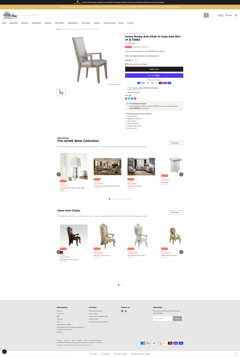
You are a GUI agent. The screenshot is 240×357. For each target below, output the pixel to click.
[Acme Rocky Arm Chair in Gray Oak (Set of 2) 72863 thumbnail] (61, 92)
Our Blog (59, 332)
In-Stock (130, 23)
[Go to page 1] (109, 199)
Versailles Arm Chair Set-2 (69, 260)
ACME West (131, 43)
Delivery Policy (93, 319)
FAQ (58, 322)
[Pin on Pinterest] (135, 98)
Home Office (59, 23)
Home (4, 23)
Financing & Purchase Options (98, 322)
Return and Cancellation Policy (98, 316)
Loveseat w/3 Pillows (135, 186)
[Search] (206, 15)
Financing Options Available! (137, 64)
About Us (60, 311)
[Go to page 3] (121, 284)
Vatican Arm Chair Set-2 (102, 255)
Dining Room (36, 23)
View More (174, 143)
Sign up (177, 318)
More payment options (154, 80)
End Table (164, 182)
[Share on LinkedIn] (132, 98)
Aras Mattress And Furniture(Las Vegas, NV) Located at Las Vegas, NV (76, 342)
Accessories (86, 23)
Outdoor (97, 23)
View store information (133, 92)
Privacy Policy (93, 314)
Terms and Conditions (95, 311)
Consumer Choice (110, 23)
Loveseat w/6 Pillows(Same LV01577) (107, 186)
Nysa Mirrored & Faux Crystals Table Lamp (72, 189)
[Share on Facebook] (126, 98)
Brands (121, 23)
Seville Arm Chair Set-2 (169, 255)
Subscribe (60, 319)
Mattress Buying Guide (64, 324)
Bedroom (25, 23)
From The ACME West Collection (135, 33)
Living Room (13, 23)
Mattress (48, 23)
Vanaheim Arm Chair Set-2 (137, 255)
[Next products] (181, 174)
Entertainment (73, 23)
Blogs (58, 316)
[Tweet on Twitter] (129, 98)
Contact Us (60, 314)
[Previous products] (59, 174)
